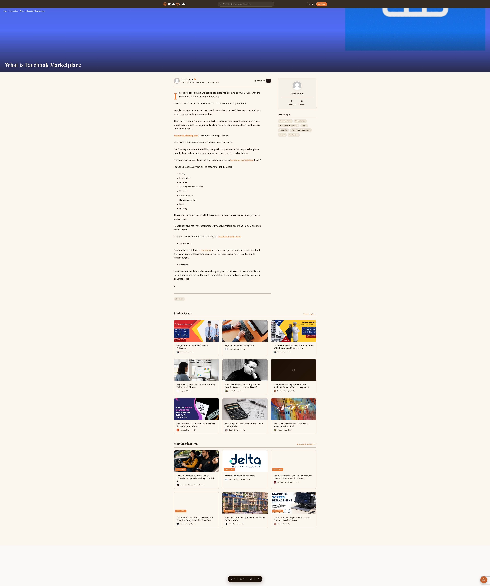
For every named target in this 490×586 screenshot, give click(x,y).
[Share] (258, 579)
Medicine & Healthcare (289, 126)
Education (14, 11)
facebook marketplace (242, 160)
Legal (304, 126)
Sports (282, 135)
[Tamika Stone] (177, 81)
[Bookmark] (250, 579)
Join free (321, 4)
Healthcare (293, 135)
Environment (300, 121)
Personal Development (301, 130)
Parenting (283, 130)
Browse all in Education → (306, 444)
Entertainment (285, 121)
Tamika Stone (187, 79)
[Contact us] (483, 579)
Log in (311, 4)
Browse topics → (309, 314)
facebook (206, 250)
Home (5, 11)
